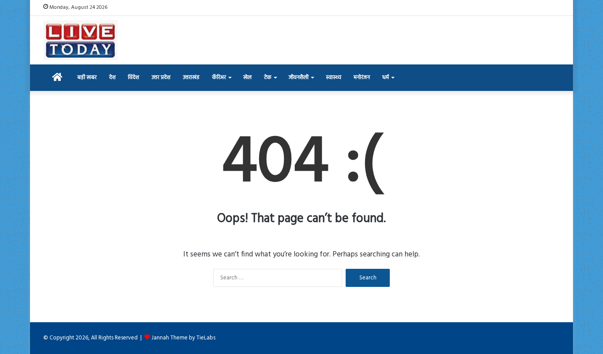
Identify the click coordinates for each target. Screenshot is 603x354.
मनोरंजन (362, 77)
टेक (267, 77)
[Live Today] (80, 40)
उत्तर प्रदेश (160, 77)
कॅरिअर (219, 77)
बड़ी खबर (87, 77)
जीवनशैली (299, 77)
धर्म (385, 77)
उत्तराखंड (191, 77)
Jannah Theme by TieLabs (183, 338)
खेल (247, 77)
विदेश (133, 77)
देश (112, 77)
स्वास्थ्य (333, 77)
